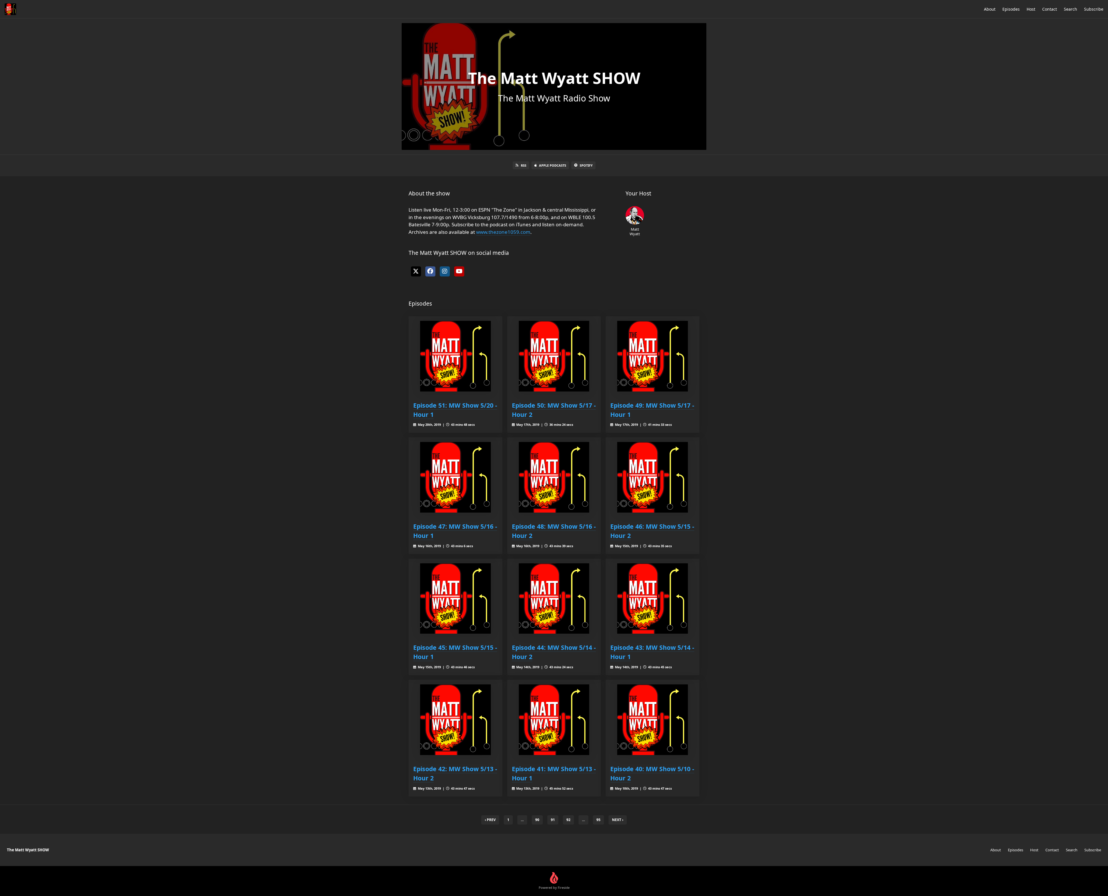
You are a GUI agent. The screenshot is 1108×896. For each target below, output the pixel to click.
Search (1070, 9)
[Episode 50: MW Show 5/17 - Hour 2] (554, 356)
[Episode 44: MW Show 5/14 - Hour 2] (554, 598)
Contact (1049, 9)
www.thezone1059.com (503, 232)
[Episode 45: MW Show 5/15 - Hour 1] (455, 598)
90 (537, 819)
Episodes (1011, 9)
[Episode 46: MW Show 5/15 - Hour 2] (652, 477)
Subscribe (1093, 9)
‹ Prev (490, 819)
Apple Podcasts (552, 165)
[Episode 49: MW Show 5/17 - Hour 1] (652, 356)
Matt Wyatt (635, 231)
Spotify (586, 165)
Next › (617, 819)
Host (1031, 9)
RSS (523, 165)
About (989, 9)
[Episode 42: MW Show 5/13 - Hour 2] (455, 719)
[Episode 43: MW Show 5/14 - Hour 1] (652, 598)
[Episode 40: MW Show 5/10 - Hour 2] (652, 719)
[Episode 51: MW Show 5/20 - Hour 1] (455, 356)
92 (568, 819)
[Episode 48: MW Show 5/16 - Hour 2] (554, 477)
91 (553, 819)
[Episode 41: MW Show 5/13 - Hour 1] (554, 719)
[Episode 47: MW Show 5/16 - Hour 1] (455, 477)
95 (598, 819)
